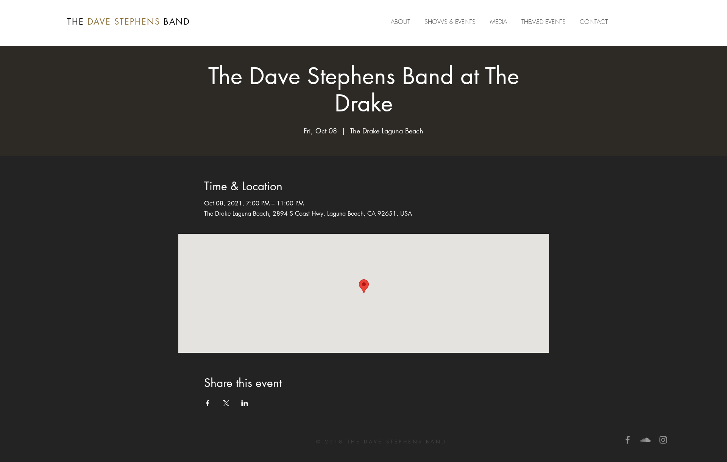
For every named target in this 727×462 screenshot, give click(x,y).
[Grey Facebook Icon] (627, 440)
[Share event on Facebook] (207, 403)
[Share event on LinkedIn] (244, 403)
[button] (500, 21)
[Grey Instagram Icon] (663, 440)
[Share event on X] (226, 403)
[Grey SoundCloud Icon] (645, 440)
